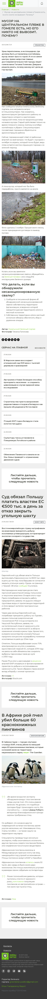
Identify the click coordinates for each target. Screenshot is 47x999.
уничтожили (18, 882)
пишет (26, 752)
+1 (13, 676)
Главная (5, 10)
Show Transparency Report (14, 986)
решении (36, 661)
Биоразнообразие (37, 736)
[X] (9, 339)
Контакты (7, 946)
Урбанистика (39, 45)
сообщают (23, 586)
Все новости (40, 348)
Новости (15, 10)
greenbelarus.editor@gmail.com (24, 982)
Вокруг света (39, 522)
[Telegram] (6, 339)
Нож (14, 899)
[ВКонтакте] (15, 339)
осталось (30, 862)
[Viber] (12, 339)
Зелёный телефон (12, 277)
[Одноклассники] (3, 339)
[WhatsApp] (18, 339)
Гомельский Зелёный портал (22, 329)
